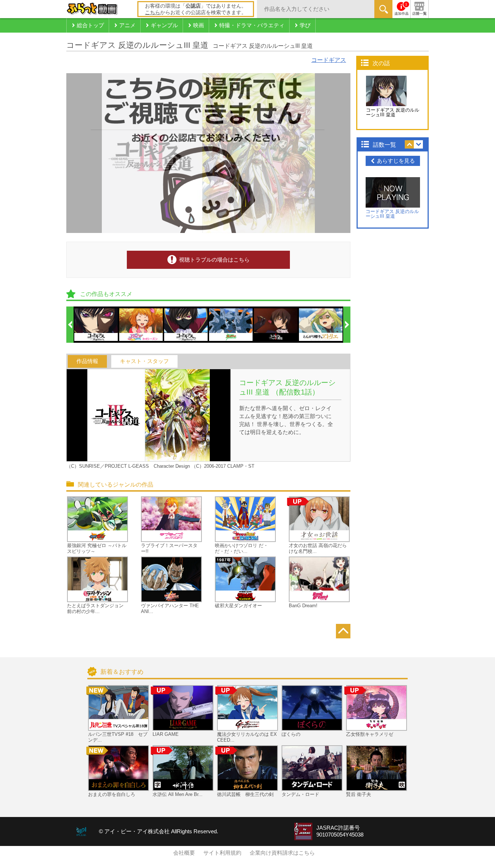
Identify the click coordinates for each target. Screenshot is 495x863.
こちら (152, 12)
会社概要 (184, 853)
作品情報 (87, 361)
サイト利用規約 (222, 853)
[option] (96, 324)
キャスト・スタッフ (144, 361)
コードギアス (328, 60)
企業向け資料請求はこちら (282, 853)
